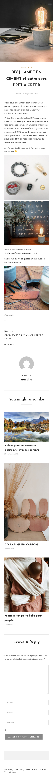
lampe (29, 335)
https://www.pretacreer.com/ (23, 253)
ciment (15, 335)
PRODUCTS (26, 68)
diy (23, 335)
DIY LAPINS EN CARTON (21, 545)
